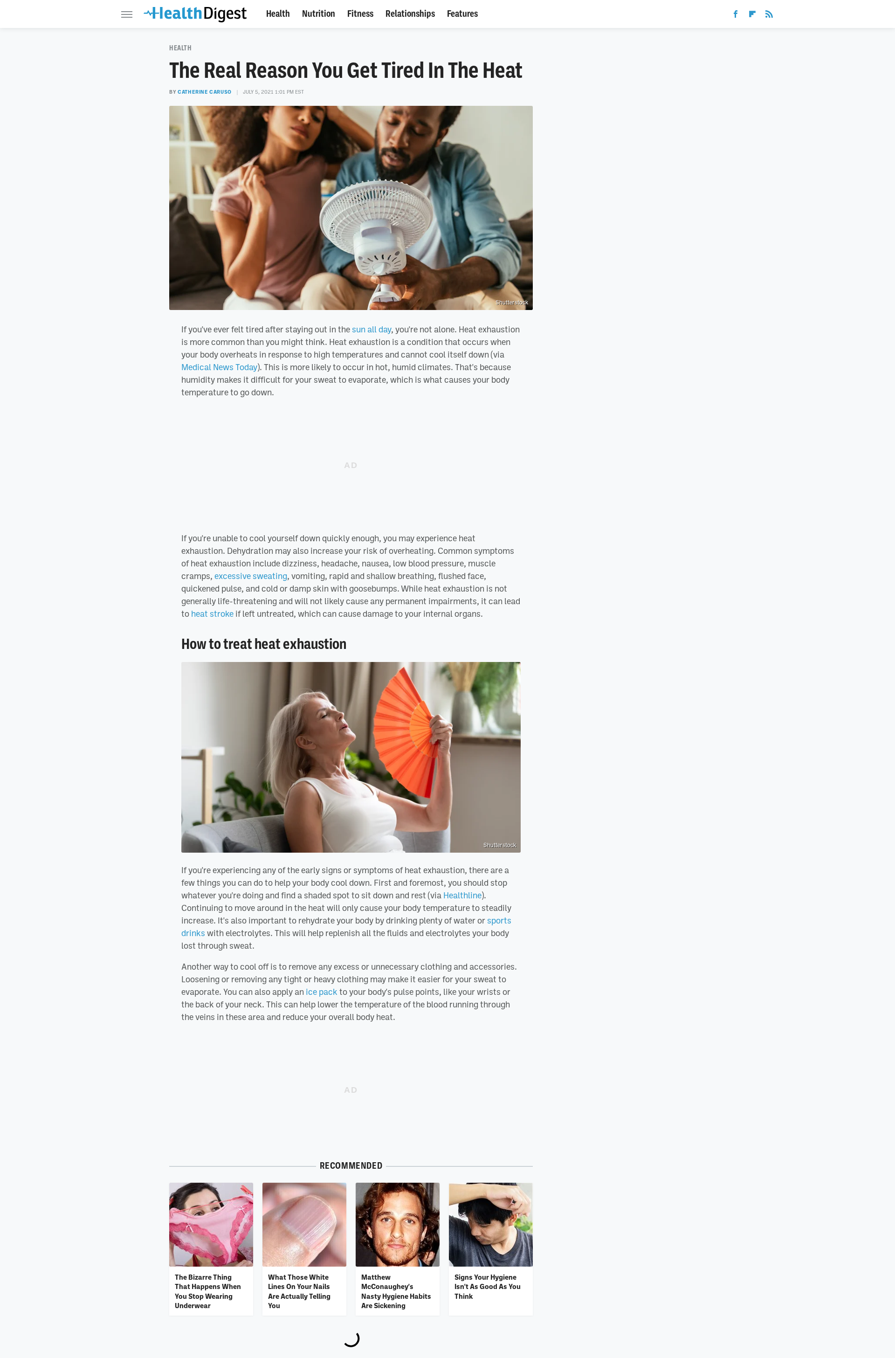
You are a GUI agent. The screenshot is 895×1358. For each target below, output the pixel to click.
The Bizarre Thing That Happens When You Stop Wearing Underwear (208, 1291)
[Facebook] (735, 16)
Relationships (410, 13)
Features (462, 13)
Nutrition (318, 13)
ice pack (321, 991)
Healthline (462, 895)
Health (278, 13)
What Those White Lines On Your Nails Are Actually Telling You (299, 1291)
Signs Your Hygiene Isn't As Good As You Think (487, 1286)
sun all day (371, 329)
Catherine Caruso (205, 92)
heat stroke (212, 613)
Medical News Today (219, 367)
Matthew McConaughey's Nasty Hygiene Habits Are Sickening (396, 1291)
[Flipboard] (752, 16)
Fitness (360, 13)
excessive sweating (250, 576)
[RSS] (769, 16)
